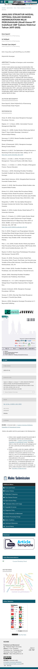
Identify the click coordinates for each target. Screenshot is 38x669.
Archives (10, 8)
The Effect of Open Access (19, 468)
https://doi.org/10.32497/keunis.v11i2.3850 (17, 52)
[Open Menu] (2, 1)
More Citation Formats (11, 392)
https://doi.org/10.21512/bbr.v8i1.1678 (12, 154)
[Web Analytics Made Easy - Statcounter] (15, 634)
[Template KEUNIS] (19, 549)
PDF (5, 360)
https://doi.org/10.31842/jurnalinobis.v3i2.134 (14, 227)
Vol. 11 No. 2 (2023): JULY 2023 (22, 8)
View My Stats (22, 634)
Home (4, 8)
